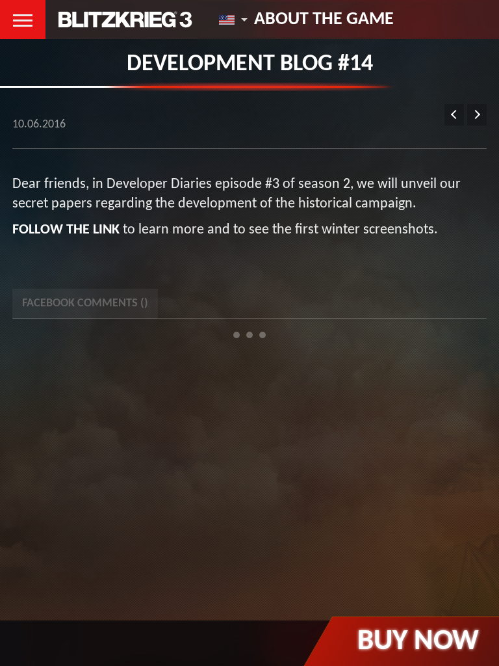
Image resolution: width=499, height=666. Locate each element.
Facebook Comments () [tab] (85, 303)
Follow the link (66, 230)
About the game (324, 19)
